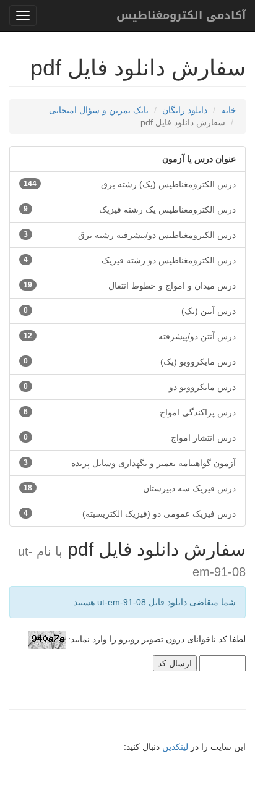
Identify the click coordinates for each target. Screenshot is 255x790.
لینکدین (175, 747)
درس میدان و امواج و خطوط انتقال (130, 286)
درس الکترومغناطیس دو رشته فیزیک (130, 260)
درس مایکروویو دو (130, 387)
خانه (228, 110)
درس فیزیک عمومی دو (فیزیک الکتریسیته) (130, 514)
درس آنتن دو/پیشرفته (130, 336)
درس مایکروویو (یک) (130, 362)
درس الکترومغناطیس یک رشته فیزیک (130, 209)
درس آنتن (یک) (130, 311)
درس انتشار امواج (130, 438)
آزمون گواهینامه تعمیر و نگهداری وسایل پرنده (130, 463)
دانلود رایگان (184, 110)
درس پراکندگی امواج (130, 412)
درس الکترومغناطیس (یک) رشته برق (130, 184)
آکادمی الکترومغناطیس (181, 15)
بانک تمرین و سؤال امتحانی (99, 110)
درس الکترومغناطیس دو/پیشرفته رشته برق (130, 235)
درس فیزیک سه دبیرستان (130, 488)
